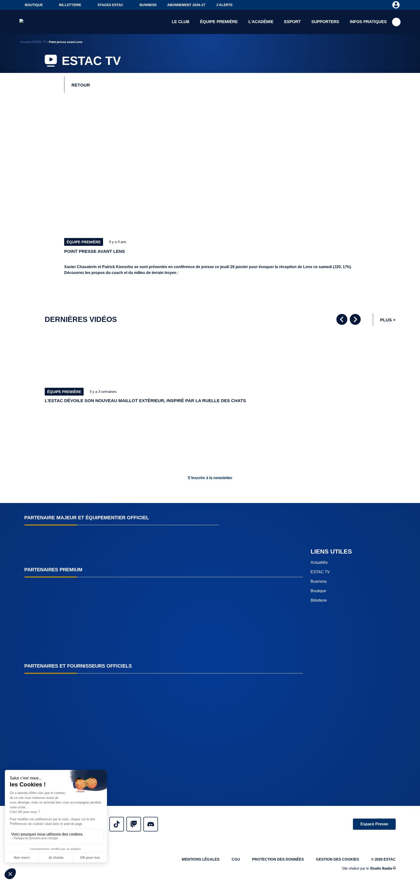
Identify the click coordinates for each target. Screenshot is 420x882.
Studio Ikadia (381, 868)
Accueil (25, 42)
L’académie (260, 21)
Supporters (325, 21)
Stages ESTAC (110, 5)
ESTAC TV (39, 42)
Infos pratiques (368, 21)
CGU (236, 859)
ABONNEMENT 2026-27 (186, 5)
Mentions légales (200, 859)
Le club (180, 21)
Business (148, 5)
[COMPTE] (396, 5)
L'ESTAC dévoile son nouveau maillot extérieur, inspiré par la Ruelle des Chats (145, 400)
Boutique (34, 5)
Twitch (133, 824)
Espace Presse (374, 824)
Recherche (396, 22)
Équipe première (219, 21)
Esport (292, 21)
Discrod (150, 824)
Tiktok (116, 824)
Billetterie (70, 5)
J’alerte (224, 5)
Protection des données (278, 859)
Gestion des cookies (337, 859)
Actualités (319, 562)
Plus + (388, 320)
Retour (80, 85)
